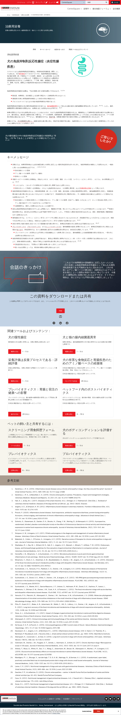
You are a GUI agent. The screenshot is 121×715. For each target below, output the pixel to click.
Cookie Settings (86, 711)
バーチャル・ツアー (24, 2)
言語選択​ (66, 698)
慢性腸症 (22, 74)
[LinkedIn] (60, 323)
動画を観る (69, 445)
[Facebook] (67, 323)
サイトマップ (77, 698)
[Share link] (54, 323)
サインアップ (40, 2)
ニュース (52, 2)
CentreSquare (15, 14)
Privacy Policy (56, 713)
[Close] (118, 711)
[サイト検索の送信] (107, 2)
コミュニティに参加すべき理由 (49, 698)
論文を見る (14, 414)
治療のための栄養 (25, 14)
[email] (60, 316)
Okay (98, 711)
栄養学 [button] (86, 9)
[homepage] (10, 8)
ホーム (8, 14)
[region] (60, 711)
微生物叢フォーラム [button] (101, 9)
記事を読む (69, 414)
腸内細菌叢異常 (52, 106)
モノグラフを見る (71, 381)
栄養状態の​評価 (85, 188)
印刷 (60, 311)
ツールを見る (15, 445)
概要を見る (14, 351)
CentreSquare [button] (73, 9)
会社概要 (116, 9)
